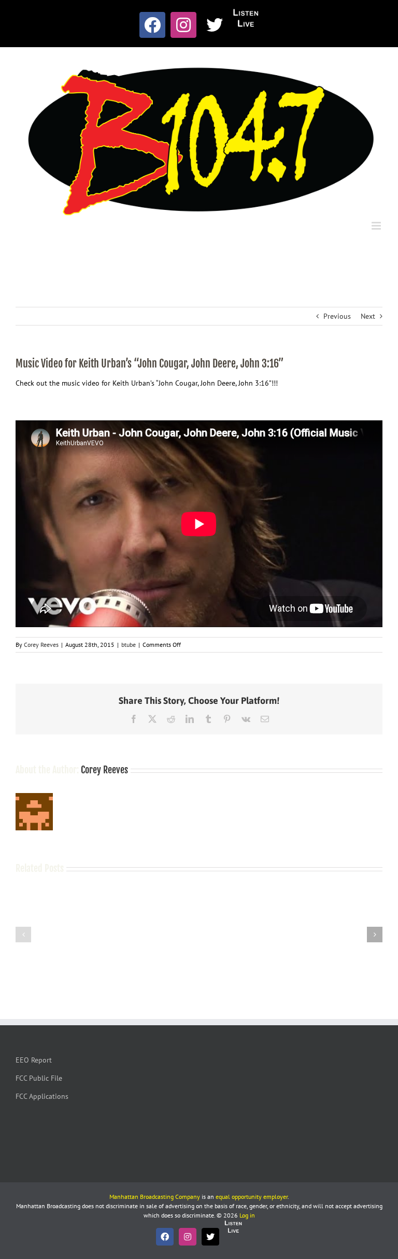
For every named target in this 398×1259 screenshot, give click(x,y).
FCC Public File (39, 1078)
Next (368, 316)
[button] (23, 934)
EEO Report (34, 1060)
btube (128, 644)
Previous (337, 316)
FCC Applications (42, 1096)
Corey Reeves (41, 644)
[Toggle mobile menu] (377, 225)
